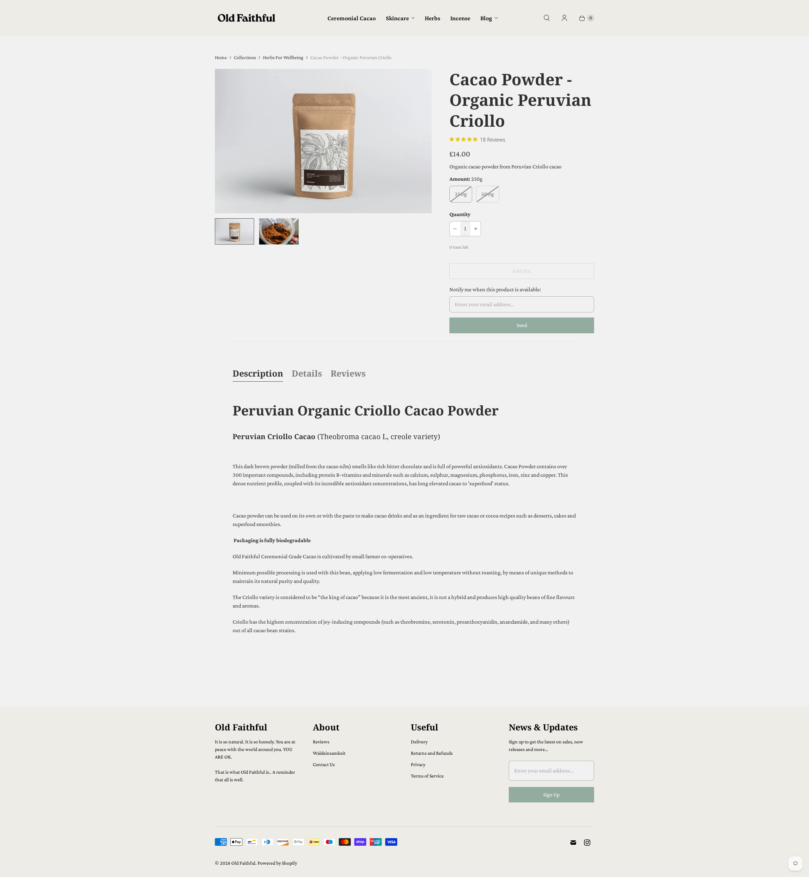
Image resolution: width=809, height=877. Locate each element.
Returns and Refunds (432, 753)
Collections (245, 57)
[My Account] (564, 18)
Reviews (348, 373)
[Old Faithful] (246, 18)
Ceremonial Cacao (351, 18)
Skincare (397, 18)
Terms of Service (427, 775)
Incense (460, 18)
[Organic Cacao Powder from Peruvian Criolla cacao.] (323, 141)
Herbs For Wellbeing (283, 57)
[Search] (547, 18)
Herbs (432, 18)
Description (258, 373)
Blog (486, 18)
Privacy (418, 764)
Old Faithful (243, 863)
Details (307, 373)
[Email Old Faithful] (573, 842)
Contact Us (324, 764)
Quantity (460, 214)
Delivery (419, 741)
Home (221, 57)
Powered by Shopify (277, 863)
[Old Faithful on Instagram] (587, 842)
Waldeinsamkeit (329, 753)
